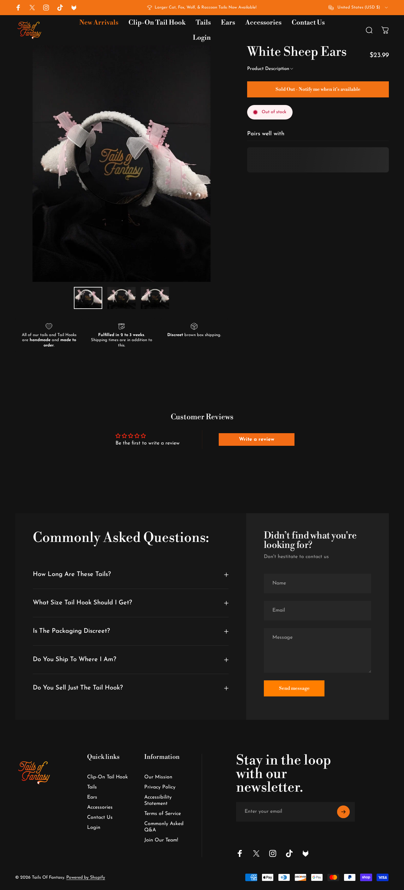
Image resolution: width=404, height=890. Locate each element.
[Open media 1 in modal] (121, 163)
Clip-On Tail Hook (107, 777)
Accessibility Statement (158, 800)
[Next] (211, 174)
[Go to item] (88, 298)
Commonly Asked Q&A (164, 827)
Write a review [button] (256, 439)
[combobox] (359, 7)
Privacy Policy (159, 787)
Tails (92, 787)
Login (93, 827)
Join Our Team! (161, 840)
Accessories (100, 807)
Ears (92, 797)
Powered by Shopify (85, 877)
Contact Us (100, 817)
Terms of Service (162, 813)
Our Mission (158, 777)
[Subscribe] (343, 812)
